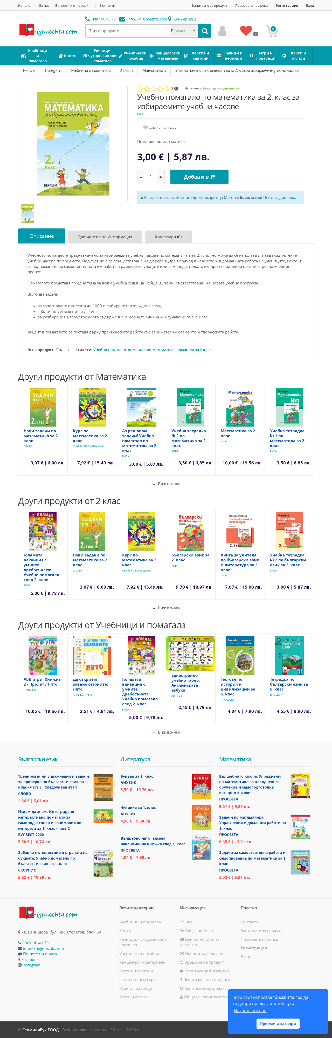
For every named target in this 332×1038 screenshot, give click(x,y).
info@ (146, 19)
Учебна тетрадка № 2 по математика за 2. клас (189, 438)
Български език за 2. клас (190, 557)
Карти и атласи (133, 996)
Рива (140, 114)
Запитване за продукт (209, 6)
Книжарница (184, 19)
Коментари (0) (168, 236)
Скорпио (27, 870)
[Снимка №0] (27, 213)
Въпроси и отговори (71, 5)
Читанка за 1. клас (138, 807)
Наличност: (193, 88)
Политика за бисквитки (206, 970)
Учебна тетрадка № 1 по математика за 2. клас (287, 438)
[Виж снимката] (73, 143)
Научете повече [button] (250, 1010)
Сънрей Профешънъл (88, 446)
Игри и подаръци (135, 988)
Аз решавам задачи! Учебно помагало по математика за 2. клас (139, 440)
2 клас (125, 70)
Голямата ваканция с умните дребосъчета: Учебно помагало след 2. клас (41, 567)
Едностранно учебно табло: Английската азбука (185, 683)
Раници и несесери (137, 979)
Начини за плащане (203, 953)
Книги (125, 930)
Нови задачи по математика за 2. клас (41, 435)
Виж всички (169, 483)
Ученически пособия (139, 953)
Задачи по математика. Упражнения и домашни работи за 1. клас (252, 823)
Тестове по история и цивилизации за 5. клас (238, 686)
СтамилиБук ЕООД (40, 1029)
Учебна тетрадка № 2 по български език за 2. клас (288, 559)
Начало (24, 6)
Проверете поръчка (251, 6)
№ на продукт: (40, 349)
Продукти (53, 70)
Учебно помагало (109, 349)
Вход (310, 6)
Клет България (83, 694)
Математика (153, 70)
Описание (42, 236)
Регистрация (287, 6)
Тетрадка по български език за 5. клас (289, 684)
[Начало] (48, 29)
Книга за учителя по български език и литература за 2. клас (240, 562)
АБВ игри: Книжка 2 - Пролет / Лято (42, 682)
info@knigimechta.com (43, 948)
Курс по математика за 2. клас (90, 435)
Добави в (197, 176)
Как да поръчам (199, 930)
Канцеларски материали (142, 962)
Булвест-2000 (31, 834)
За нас (44, 6)
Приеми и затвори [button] (278, 1023)
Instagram (31, 964)
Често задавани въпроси (206, 979)
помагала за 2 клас (193, 349)
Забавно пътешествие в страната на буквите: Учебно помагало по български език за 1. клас (52, 858)
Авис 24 (176, 696)
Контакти (107, 6)
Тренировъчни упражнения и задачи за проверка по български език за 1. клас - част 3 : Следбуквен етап (53, 782)
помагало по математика (151, 349)
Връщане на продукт (203, 962)
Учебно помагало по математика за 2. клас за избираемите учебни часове (236, 70)
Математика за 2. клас (238, 433)
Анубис (128, 782)
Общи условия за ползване (209, 996)
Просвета (30, 690)
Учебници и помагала (89, 70)
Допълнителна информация (105, 236)
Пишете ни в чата (40, 953)
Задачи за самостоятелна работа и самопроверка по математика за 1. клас (252, 858)
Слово (28, 446)
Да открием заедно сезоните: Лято (90, 684)
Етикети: (83, 349)
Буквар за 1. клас (137, 776)
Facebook (30, 959)
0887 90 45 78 (103, 19)
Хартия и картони (136, 970)
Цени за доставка (279, 197)
